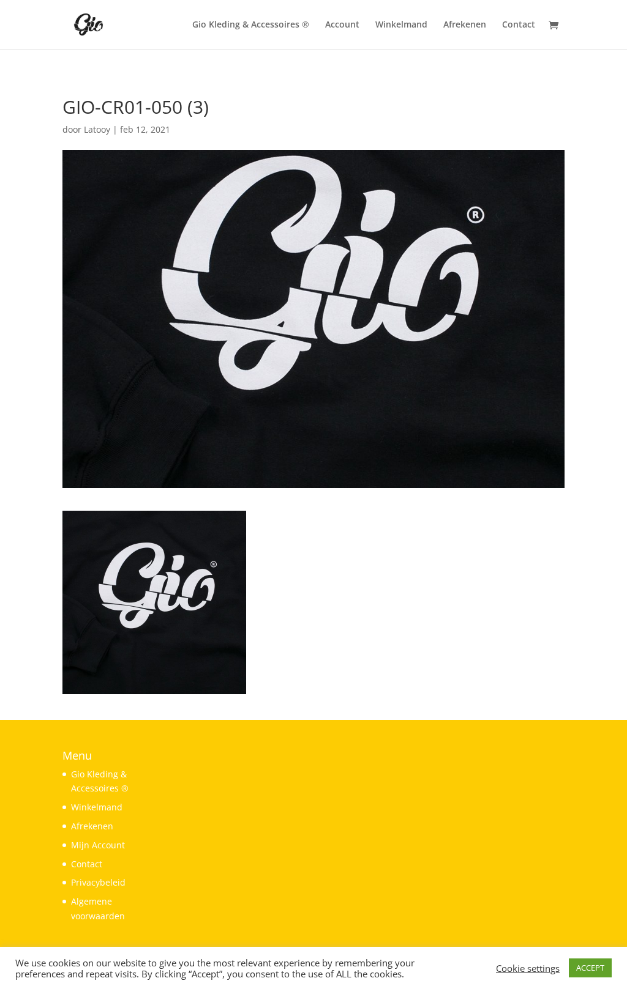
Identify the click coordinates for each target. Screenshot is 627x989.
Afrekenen (464, 25)
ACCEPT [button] (590, 967)
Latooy (97, 129)
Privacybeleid (98, 882)
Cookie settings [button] (528, 968)
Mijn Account (98, 845)
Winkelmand (401, 25)
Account (342, 25)
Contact (518, 25)
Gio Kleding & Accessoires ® (250, 25)
